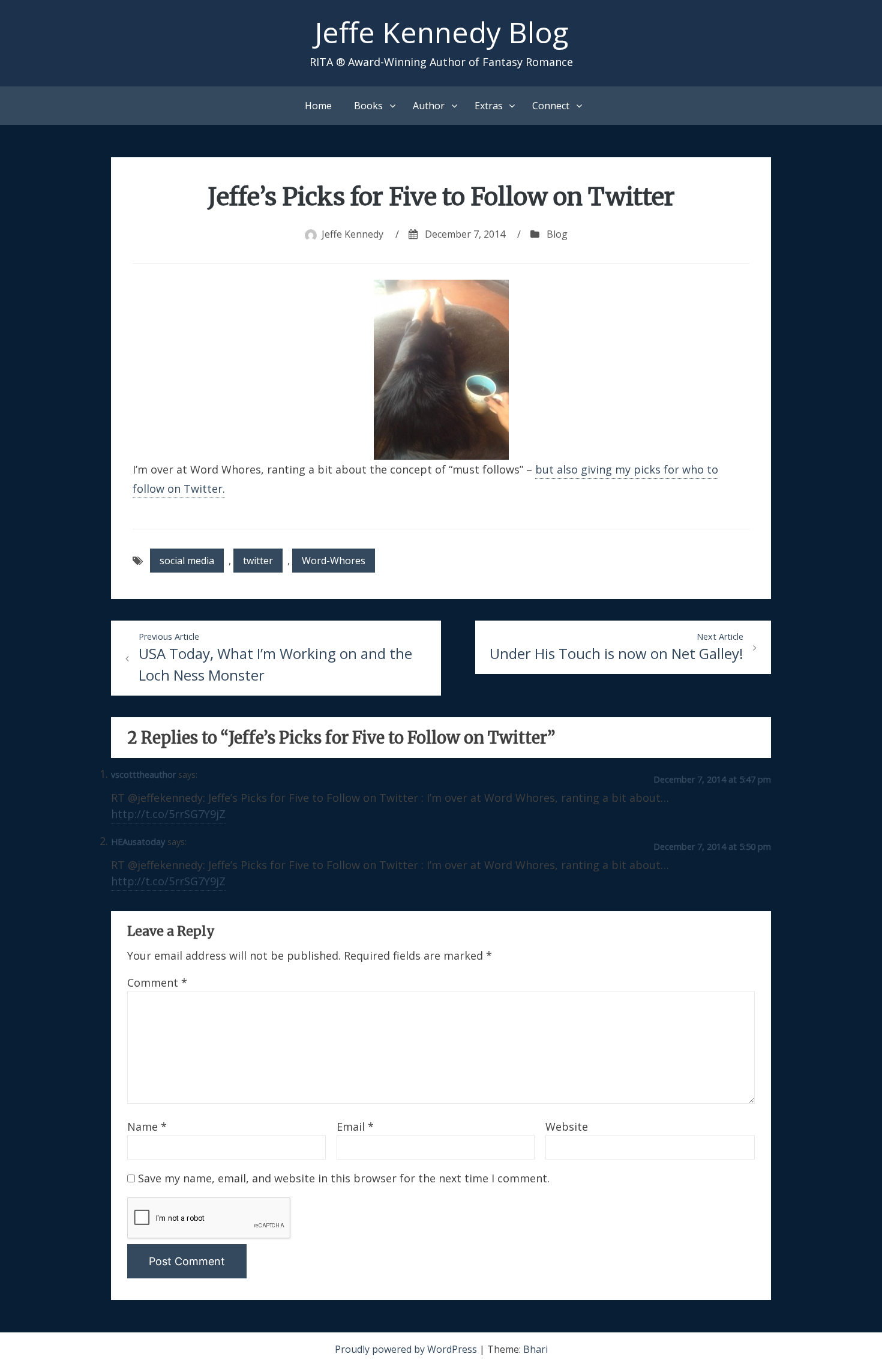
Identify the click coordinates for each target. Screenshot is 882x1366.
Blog (557, 234)
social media (187, 560)
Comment (157, 982)
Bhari (535, 1349)
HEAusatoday (138, 841)
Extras (489, 105)
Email (355, 1126)
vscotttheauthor (143, 774)
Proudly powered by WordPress (407, 1349)
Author (429, 105)
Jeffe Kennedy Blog (441, 32)
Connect (550, 105)
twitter (258, 560)
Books (368, 105)
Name (147, 1126)
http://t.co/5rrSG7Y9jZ (168, 814)
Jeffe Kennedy (352, 234)
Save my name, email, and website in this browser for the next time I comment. (344, 1178)
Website (566, 1126)
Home (318, 105)
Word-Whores (333, 560)
